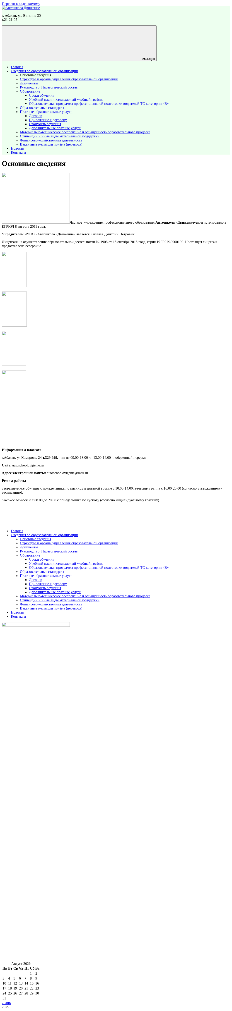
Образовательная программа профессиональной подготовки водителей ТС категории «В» (99, 103)
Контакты (18, 152)
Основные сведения (35, 75)
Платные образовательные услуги (46, 112)
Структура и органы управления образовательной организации (69, 79)
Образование (30, 91)
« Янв (6, 1003)
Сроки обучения (41, 95)
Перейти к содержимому (21, 4)
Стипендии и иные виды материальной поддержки (59, 136)
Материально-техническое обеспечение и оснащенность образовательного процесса (85, 132)
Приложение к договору (48, 120)
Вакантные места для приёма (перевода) (51, 144)
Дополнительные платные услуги (55, 128)
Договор (35, 116)
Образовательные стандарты (42, 108)
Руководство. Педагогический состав (49, 87)
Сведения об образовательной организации (44, 71)
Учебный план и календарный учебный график (66, 99)
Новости (17, 148)
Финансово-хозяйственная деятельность (51, 140)
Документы (29, 83)
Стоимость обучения (45, 124)
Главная (17, 67)
